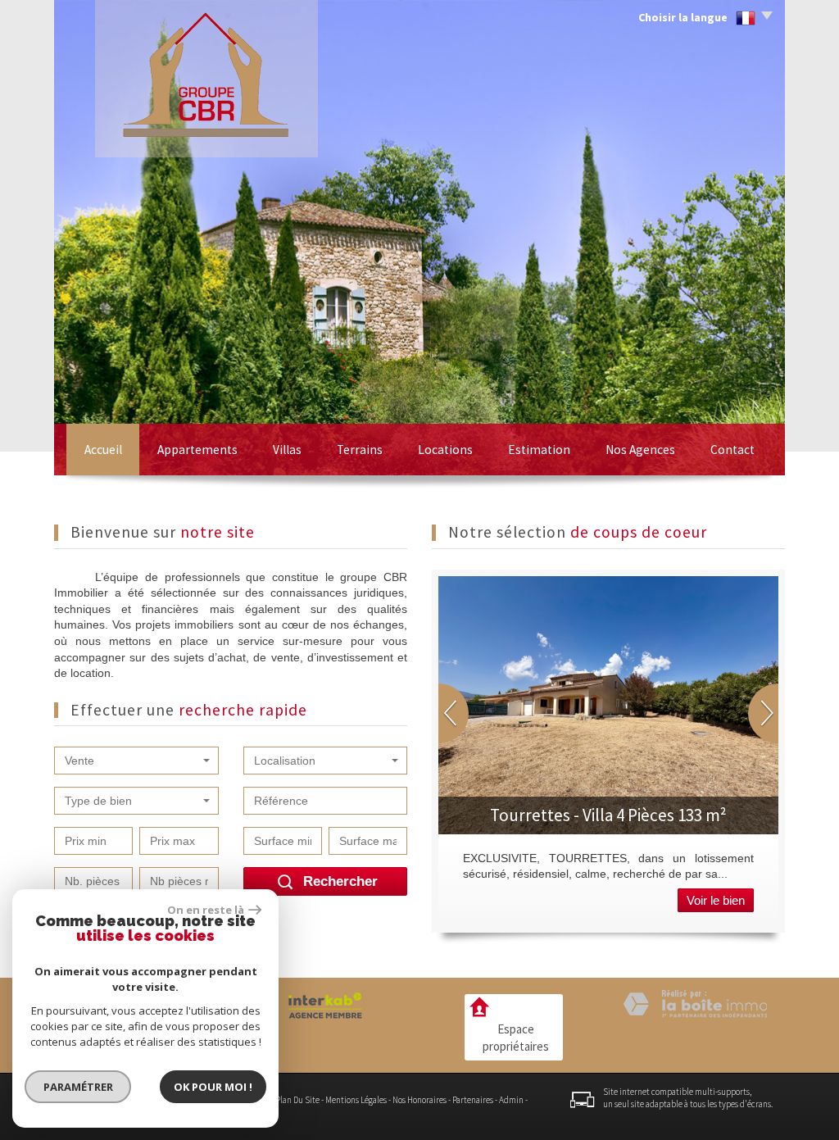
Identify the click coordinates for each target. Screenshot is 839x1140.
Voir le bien (716, 900)
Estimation (539, 449)
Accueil (103, 449)
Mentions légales (356, 1100)
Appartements (197, 449)
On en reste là (205, 909)
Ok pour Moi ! (213, 1086)
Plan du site (297, 1100)
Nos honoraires (419, 1100)
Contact (732, 449)
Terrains (360, 449)
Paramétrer (78, 1086)
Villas (287, 449)
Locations (445, 449)
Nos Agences (640, 449)
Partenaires (472, 1100)
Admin (511, 1100)
